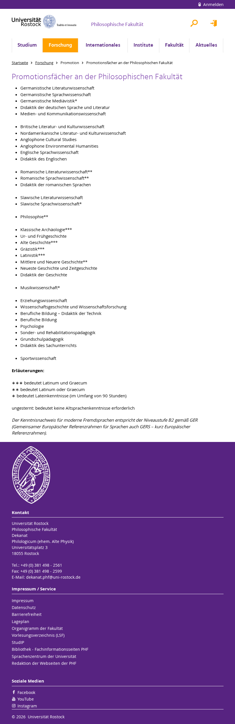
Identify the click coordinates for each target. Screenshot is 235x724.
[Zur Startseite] (44, 22)
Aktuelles (206, 45)
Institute (143, 45)
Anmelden (213, 4)
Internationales (103, 45)
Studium (27, 45)
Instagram (27, 706)
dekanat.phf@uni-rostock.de (53, 577)
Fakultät (174, 45)
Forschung (60, 45)
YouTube (25, 699)
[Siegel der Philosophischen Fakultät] (118, 475)
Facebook (26, 692)
